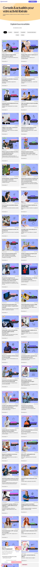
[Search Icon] (20, 28)
